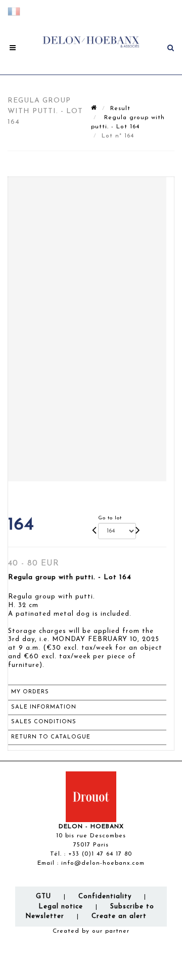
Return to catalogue (50, 737)
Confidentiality (104, 896)
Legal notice (60, 906)
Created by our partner (91, 931)
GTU (43, 896)
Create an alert (119, 916)
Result (120, 108)
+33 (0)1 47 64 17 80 (100, 854)
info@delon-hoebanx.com (103, 863)
